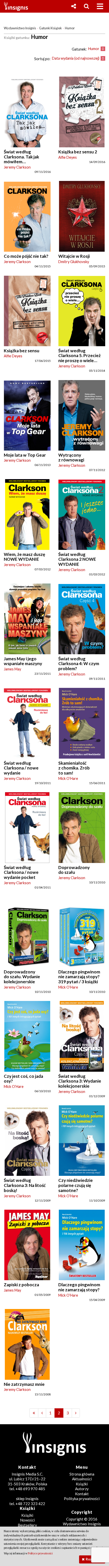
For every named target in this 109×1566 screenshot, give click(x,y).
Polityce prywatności (40, 1553)
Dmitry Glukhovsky (73, 262)
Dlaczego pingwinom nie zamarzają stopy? (79, 1287)
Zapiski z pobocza (21, 1284)
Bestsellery (27, 1525)
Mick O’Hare (68, 778)
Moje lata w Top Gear (25, 455)
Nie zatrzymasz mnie (24, 1384)
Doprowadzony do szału (74, 870)
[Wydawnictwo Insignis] (14, 6)
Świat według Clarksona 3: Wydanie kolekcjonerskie (79, 1081)
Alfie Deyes (67, 157)
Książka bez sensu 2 (77, 151)
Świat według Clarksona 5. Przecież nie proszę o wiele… (79, 355)
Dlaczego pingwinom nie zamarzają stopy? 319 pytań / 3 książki (79, 976)
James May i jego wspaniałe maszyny (23, 661)
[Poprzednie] (33, 1413)
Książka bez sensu (21, 350)
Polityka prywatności (82, 1498)
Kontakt (82, 1493)
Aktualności (82, 1479)
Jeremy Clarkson (17, 167)
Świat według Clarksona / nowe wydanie (21, 768)
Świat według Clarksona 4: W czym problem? (78, 663)
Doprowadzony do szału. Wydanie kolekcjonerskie (22, 976)
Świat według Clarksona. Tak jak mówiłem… (21, 156)
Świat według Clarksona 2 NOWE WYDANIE (77, 559)
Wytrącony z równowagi (71, 457)
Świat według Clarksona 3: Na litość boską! (25, 1185)
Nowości (27, 1520)
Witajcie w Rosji (74, 256)
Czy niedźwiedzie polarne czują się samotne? (75, 1185)
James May (12, 669)
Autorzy (82, 1488)
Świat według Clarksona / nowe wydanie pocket (21, 872)
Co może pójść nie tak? (26, 256)
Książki (82, 1484)
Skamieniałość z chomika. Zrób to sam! (74, 768)
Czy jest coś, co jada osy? (23, 1078)
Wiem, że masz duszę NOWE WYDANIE (24, 557)
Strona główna (81, 1474)
